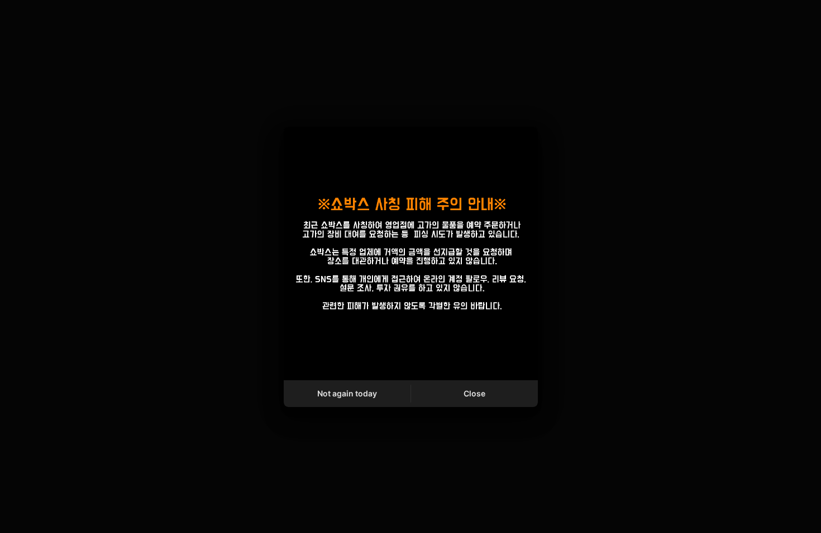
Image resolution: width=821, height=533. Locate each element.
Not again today (347, 393)
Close (474, 393)
